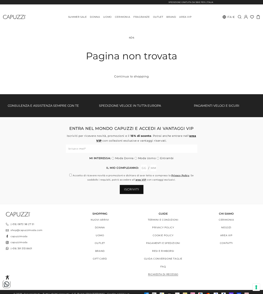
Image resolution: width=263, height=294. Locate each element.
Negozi (226, 227)
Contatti (226, 243)
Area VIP (226, 235)
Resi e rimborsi (163, 250)
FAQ (163, 266)
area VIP (141, 179)
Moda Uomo (147, 158)
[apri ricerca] (240, 17)
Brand (100, 250)
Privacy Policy (180, 175)
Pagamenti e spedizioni (163, 243)
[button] (258, 17)
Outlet (100, 243)
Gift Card (100, 258)
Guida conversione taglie (163, 258)
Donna (100, 227)
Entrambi (167, 158)
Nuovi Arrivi (100, 219)
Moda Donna (124, 158)
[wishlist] (252, 17)
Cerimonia (226, 219)
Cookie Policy (163, 235)
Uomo (100, 235)
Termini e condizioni (163, 219)
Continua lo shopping (131, 76)
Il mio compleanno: (122, 168)
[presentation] (256, 287)
